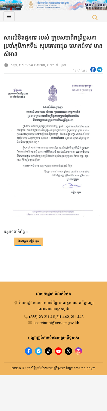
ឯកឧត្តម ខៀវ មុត (28, 241)
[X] (68, 351)
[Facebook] (28, 351)
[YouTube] (58, 351)
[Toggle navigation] (9, 16)
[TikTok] (48, 351)
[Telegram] (38, 351)
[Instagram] (78, 351)
